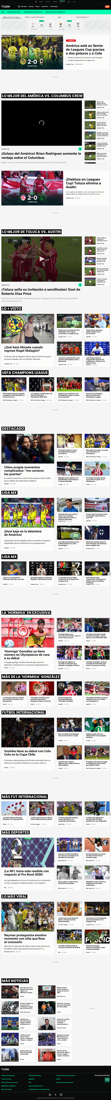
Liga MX (88, 336)
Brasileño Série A (9, 951)
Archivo (58, 1079)
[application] (41, 123)
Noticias (47, 1)
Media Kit (31, 1079)
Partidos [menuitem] (24, 6)
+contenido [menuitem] (54, 6)
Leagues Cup (8, 363)
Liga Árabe (61, 824)
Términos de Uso (6, 1079)
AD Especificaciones (35, 1075)
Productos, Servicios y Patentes (65, 1075)
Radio (68, 1)
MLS (59, 952)
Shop (74, 1)
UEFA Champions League (10, 400)
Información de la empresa (9, 1082)
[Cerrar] (79, 134)
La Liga (60, 484)
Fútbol (88, 484)
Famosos (55, 1)
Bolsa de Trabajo (6, 1089)
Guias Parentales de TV (36, 1086)
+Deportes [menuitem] (44, 6)
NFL (5, 887)
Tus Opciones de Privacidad (64, 1082)
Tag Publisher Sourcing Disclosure (39, 1089)
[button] (41, 123)
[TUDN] (5, 6)
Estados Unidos (61, 1028)
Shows (41, 1)
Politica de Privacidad (8, 1075)
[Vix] (107, 6)
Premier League (35, 824)
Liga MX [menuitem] (31, 6)
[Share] (80, 149)
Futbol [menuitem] (37, 6)
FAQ (30, 1082)
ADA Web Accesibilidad (8, 1086)
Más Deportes (62, 860)
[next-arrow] (109, 574)
